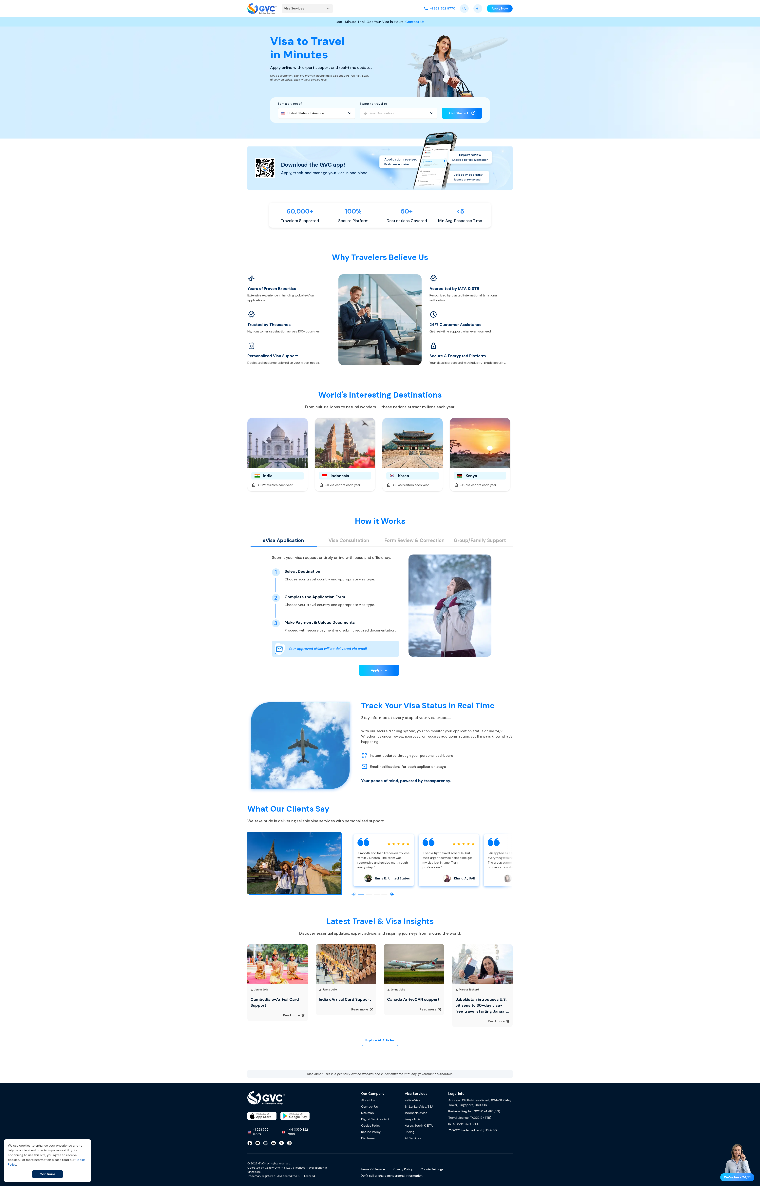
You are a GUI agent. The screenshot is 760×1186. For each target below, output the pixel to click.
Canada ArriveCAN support (413, 999)
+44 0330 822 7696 (297, 1131)
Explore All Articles (380, 1040)
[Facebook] (249, 1143)
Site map (367, 1113)
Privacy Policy (403, 1169)
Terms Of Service (373, 1169)
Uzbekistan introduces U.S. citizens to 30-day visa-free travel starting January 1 (481, 1005)
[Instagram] (289, 1143)
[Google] (265, 1143)
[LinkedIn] (273, 1143)
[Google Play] (295, 1116)
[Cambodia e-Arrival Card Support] (277, 964)
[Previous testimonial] (353, 894)
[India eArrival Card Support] (346, 964)
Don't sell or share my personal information (392, 1176)
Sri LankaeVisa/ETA (419, 1106)
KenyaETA (412, 1119)
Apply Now (379, 670)
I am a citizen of (290, 104)
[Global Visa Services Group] (262, 8)
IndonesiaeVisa (416, 1113)
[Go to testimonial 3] (377, 894)
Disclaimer (368, 1138)
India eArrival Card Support (345, 999)
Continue (47, 1174)
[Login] (477, 8)
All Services (413, 1138)
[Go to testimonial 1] (361, 894)
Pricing (409, 1132)
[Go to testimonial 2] (369, 894)
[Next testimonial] (392, 894)
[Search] (464, 8)
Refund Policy (371, 1132)
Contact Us (415, 21)
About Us (368, 1100)
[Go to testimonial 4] (384, 894)
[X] (281, 1143)
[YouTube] (257, 1143)
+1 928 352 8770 (260, 1131)
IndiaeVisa (412, 1100)
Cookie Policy (371, 1125)
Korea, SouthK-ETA (419, 1125)
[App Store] (261, 1116)
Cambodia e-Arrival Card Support (275, 1002)
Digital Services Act (375, 1119)
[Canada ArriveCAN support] (414, 964)
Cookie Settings (432, 1169)
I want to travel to (373, 104)
